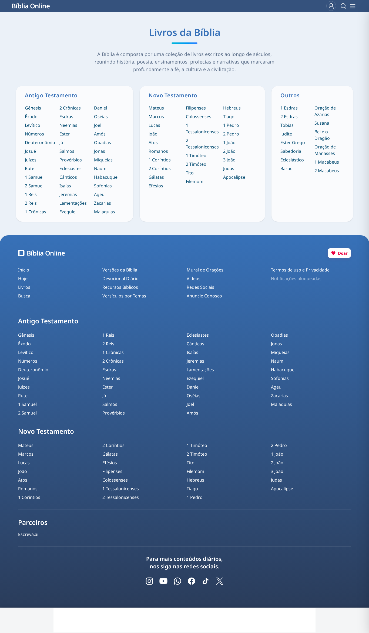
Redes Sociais (200, 287)
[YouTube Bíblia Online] (163, 581)
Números (34, 134)
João (153, 134)
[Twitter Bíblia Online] (219, 581)
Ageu (99, 194)
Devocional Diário (120, 278)
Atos (153, 142)
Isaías (65, 186)
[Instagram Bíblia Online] (149, 581)
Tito (190, 173)
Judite (286, 134)
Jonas (99, 151)
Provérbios (70, 160)
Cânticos (68, 177)
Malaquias (104, 212)
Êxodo (31, 117)
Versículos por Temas (124, 296)
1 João (229, 142)
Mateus (156, 108)
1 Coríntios (160, 160)
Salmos (66, 151)
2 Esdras (289, 117)
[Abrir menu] (352, 6)
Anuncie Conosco (204, 296)
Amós (100, 134)
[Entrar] (331, 6)
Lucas (154, 125)
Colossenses (198, 117)
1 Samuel (34, 177)
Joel (97, 125)
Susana (321, 123)
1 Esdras (289, 108)
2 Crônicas (70, 108)
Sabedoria (290, 151)
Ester (64, 134)
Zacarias (102, 203)
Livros (24, 287)
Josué (30, 151)
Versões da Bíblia (119, 270)
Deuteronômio (40, 142)
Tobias (287, 125)
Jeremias (68, 194)
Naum (100, 168)
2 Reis (31, 203)
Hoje (23, 278)
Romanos (158, 151)
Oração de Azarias (325, 111)
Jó (61, 142)
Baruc (286, 168)
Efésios (156, 186)
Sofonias (103, 186)
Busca (24, 296)
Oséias (101, 117)
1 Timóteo (196, 155)
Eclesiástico (292, 160)
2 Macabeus (326, 171)
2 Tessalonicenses (202, 143)
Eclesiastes (70, 168)
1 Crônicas (35, 212)
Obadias (102, 142)
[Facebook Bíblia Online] (191, 581)
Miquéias (103, 160)
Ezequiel (67, 212)
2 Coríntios (160, 168)
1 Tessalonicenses (202, 128)
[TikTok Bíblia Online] (205, 581)
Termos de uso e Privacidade (300, 270)
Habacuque (106, 177)
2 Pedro (231, 134)
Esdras (66, 117)
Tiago (228, 117)
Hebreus (232, 108)
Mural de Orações (205, 270)
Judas (228, 168)
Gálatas (156, 177)
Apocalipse (234, 177)
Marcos (156, 117)
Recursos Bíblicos (120, 287)
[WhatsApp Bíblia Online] (177, 581)
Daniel (100, 108)
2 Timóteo (196, 164)
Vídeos (193, 278)
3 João (229, 160)
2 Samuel (34, 186)
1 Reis (31, 194)
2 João (229, 151)
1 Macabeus (326, 162)
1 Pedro (231, 125)
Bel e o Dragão (322, 135)
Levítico (32, 125)
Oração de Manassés (325, 150)
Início (23, 270)
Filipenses (196, 108)
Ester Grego (292, 142)
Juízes (30, 160)
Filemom (194, 181)
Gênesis (33, 108)
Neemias (68, 125)
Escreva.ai (28, 534)
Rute (29, 168)
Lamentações (73, 203)
